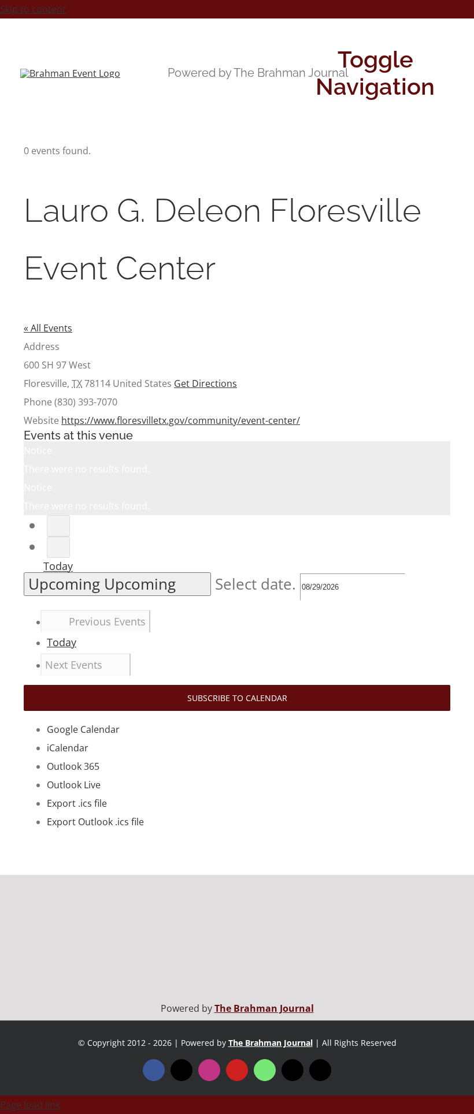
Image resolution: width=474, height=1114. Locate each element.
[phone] (320, 1070)
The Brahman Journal (264, 1008)
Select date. (257, 584)
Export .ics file (77, 803)
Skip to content (33, 9)
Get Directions (205, 383)
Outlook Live (74, 784)
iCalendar (67, 748)
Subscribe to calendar (237, 697)
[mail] (292, 1070)
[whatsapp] (265, 1070)
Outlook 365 (73, 766)
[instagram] (209, 1070)
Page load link (30, 1104)
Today (58, 566)
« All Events (48, 328)
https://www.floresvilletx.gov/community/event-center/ (180, 420)
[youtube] (237, 1070)
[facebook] (154, 1070)
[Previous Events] (58, 525)
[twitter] (181, 1070)
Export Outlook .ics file (95, 821)
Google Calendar (83, 729)
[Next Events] (58, 547)
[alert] (237, 459)
